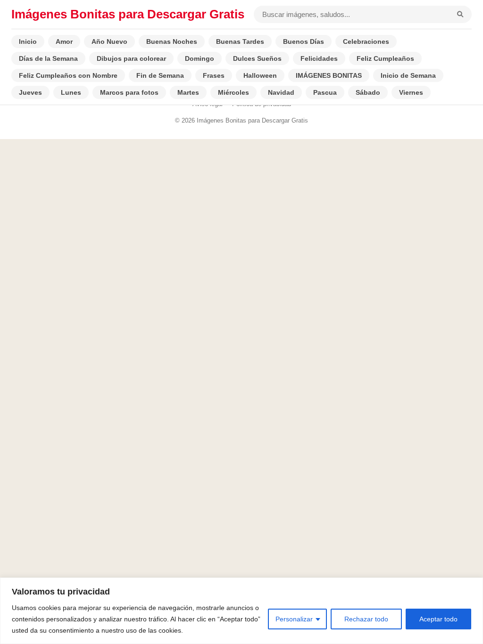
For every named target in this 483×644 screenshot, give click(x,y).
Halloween (260, 75)
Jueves (30, 92)
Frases (214, 75)
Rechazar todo (366, 619)
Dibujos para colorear (131, 58)
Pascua (325, 92)
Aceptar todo (438, 619)
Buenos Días (303, 41)
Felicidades (319, 58)
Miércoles (233, 92)
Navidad (281, 92)
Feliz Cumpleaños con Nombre (68, 75)
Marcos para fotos (129, 92)
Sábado (368, 92)
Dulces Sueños (257, 58)
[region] (241, 611)
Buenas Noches (171, 41)
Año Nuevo (109, 41)
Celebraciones (366, 41)
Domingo (199, 58)
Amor (64, 41)
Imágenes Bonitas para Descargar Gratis (127, 14)
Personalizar (294, 619)
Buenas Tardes (240, 41)
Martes (188, 92)
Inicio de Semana (408, 75)
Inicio (28, 41)
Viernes (411, 92)
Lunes (71, 92)
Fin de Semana (160, 75)
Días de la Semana (48, 58)
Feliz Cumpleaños (385, 58)
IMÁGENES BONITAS (329, 75)
